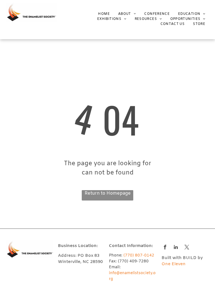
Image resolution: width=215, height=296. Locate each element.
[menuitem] (99, 14)
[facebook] (165, 248)
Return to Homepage (108, 193)
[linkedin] (175, 248)
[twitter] (186, 248)
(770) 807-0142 (138, 255)
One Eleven (174, 264)
